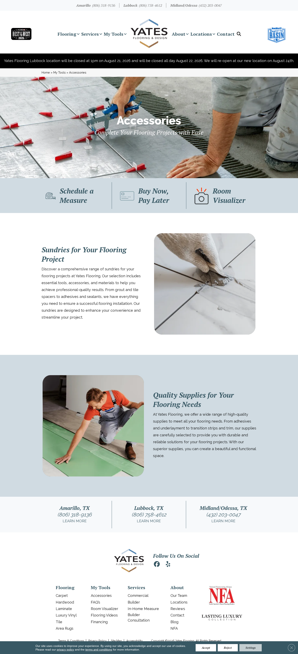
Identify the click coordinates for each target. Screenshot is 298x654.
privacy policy (65, 649)
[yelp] (168, 564)
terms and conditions (98, 649)
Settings (250, 648)
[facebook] (156, 564)
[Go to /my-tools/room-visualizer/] (223, 195)
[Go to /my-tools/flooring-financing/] (149, 195)
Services (90, 34)
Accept (206, 648)
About (178, 34)
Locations (201, 34)
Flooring (67, 34)
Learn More (75, 521)
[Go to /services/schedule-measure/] (75, 195)
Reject (228, 648)
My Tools (113, 34)
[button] (78, 34)
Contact (226, 34)
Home (46, 72)
